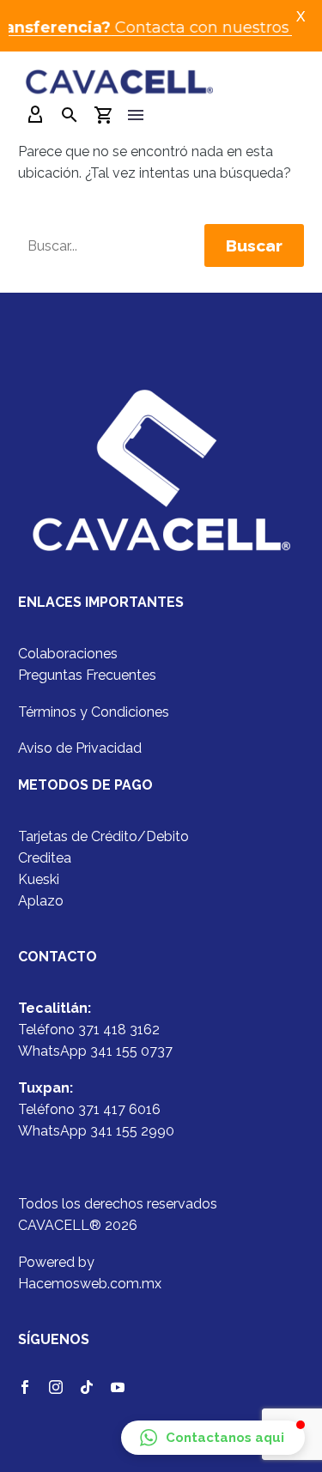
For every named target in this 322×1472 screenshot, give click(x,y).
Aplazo (41, 901)
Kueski (38, 879)
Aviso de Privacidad (80, 748)
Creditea (44, 858)
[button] (213, 1438)
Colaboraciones (68, 653)
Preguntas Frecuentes (87, 675)
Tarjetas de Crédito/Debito (103, 836)
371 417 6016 (119, 1109)
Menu (135, 115)
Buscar (254, 245)
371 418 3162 (119, 1029)
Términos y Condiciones (93, 712)
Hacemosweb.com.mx (89, 1283)
